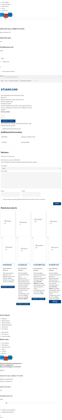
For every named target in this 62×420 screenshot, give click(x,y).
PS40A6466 (7, 265)
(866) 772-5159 (18, 29)
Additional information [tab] (8, 129)
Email (24, 191)
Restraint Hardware (14, 80)
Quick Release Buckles (25, 80)
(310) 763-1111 (5, 29)
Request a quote (8, 121)
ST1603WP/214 (39, 265)
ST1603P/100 (54, 265)
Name (3, 191)
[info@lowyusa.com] (0, 45)
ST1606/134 (22, 265)
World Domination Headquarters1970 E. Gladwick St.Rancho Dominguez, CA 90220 (11, 365)
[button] (2, 58)
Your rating (4, 165)
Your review (4, 171)
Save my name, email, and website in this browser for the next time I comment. (24, 199)
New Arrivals (11, 125)
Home (2, 80)
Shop (6, 80)
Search (2, 76)
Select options (55, 302)
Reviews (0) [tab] (17, 129)
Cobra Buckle (4, 125)
